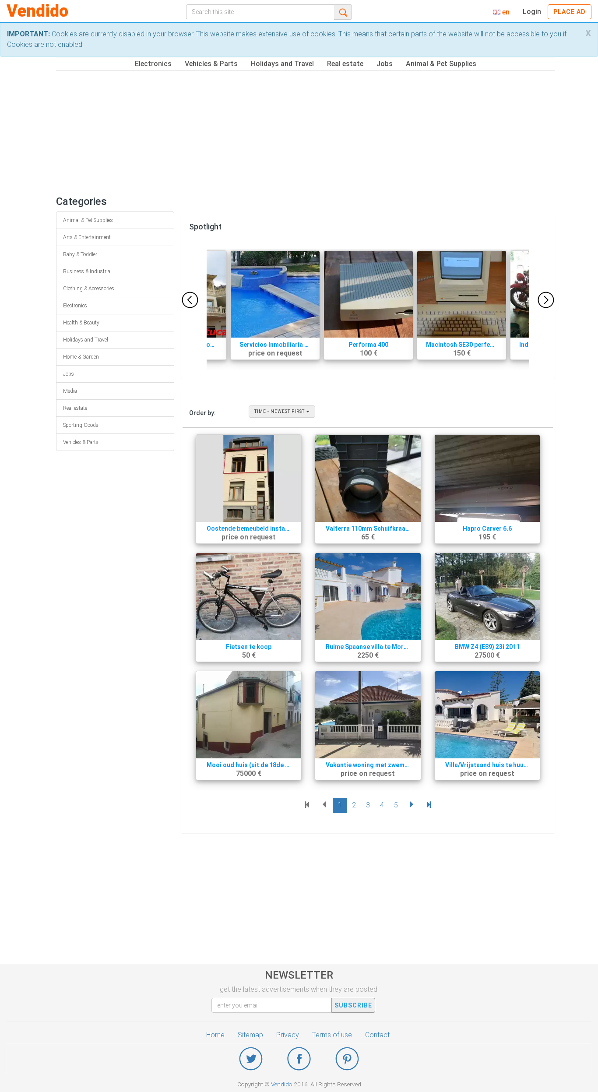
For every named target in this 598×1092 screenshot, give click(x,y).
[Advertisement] (318, 132)
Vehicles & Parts (211, 64)
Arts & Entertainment (87, 237)
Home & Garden (81, 357)
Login (532, 11)
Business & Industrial (87, 271)
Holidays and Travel (282, 64)
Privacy (287, 1035)
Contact (377, 1035)
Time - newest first (280, 411)
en (505, 12)
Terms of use (332, 1035)
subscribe (353, 1005)
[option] (368, 309)
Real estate (345, 64)
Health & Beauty (81, 323)
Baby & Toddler (80, 254)
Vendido (37, 11)
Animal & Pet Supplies (441, 64)
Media (70, 391)
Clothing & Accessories (88, 288)
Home (215, 1035)
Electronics (153, 64)
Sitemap (250, 1035)
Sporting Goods (80, 425)
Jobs (384, 64)
